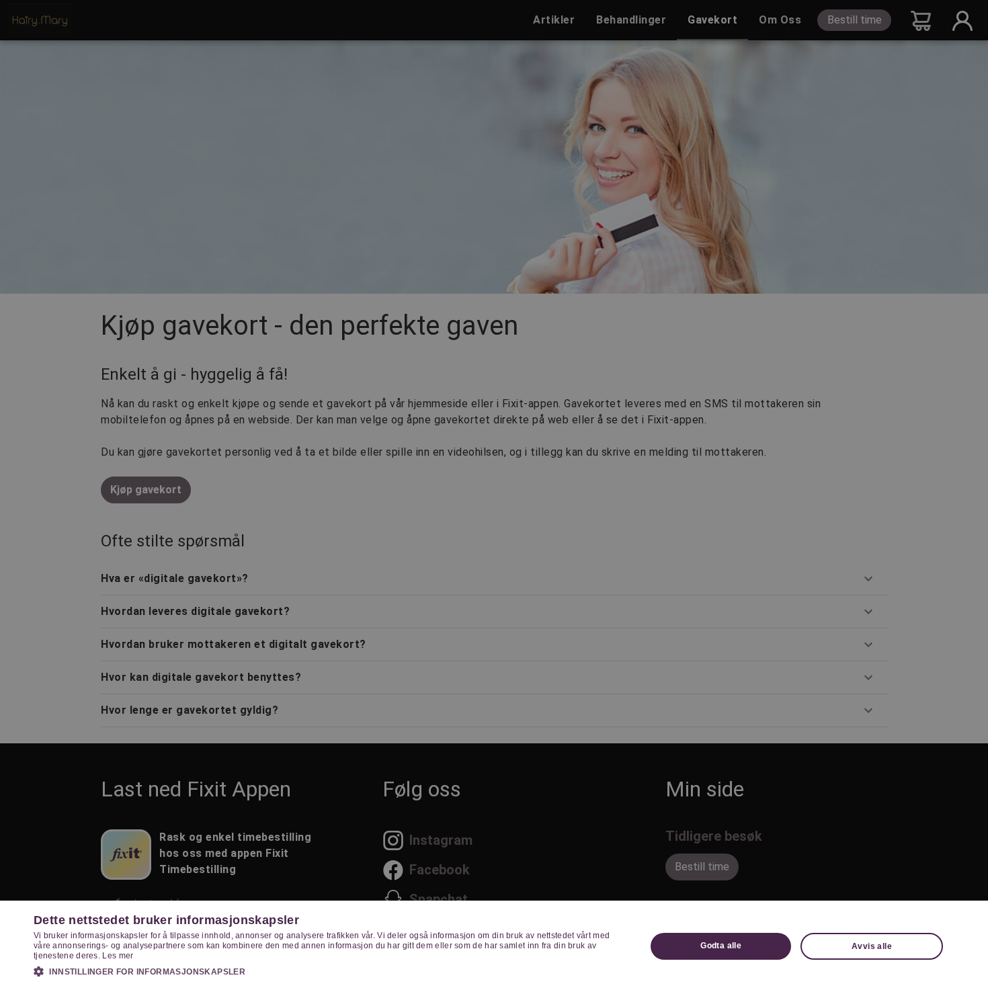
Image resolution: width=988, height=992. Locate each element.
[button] (331, 971)
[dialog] (494, 946)
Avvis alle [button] (872, 946)
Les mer (117, 955)
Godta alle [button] (720, 945)
